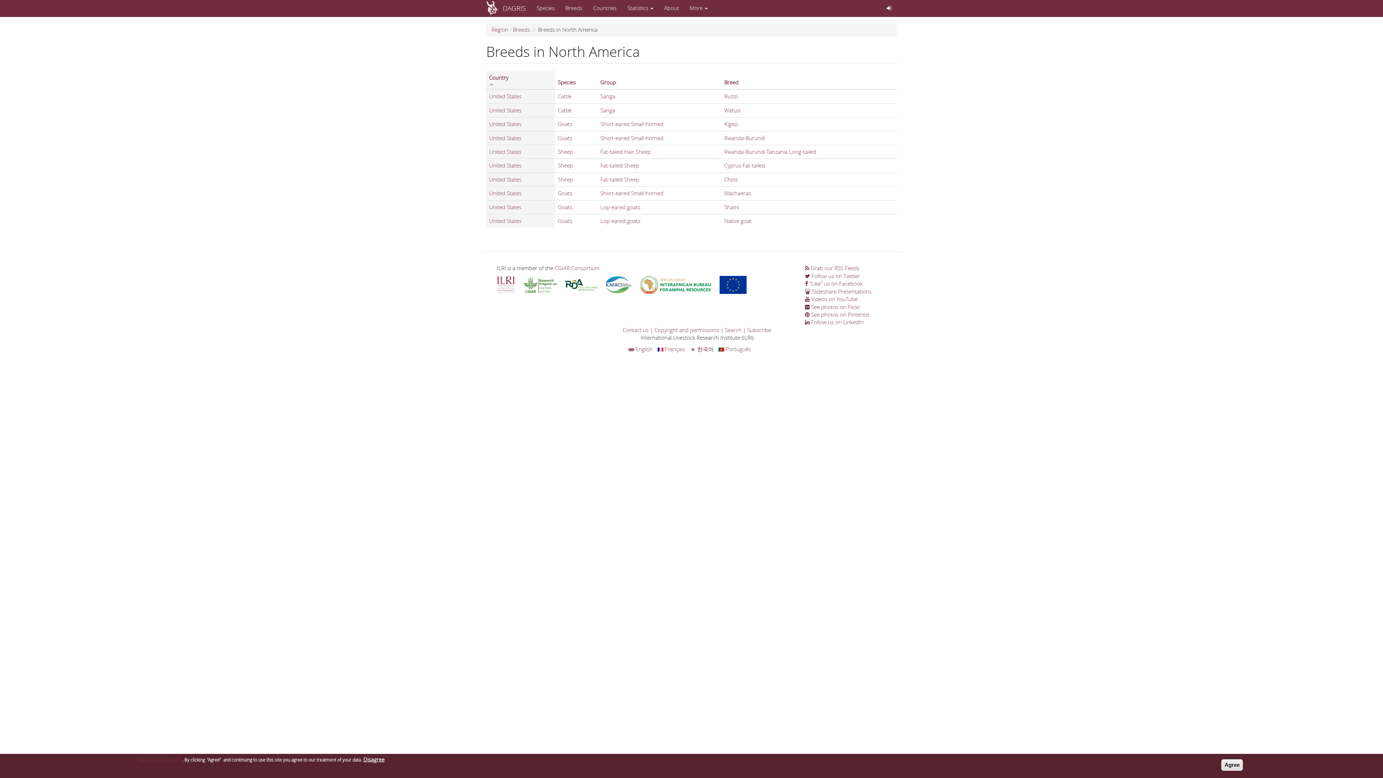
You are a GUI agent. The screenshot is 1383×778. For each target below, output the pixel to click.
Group (608, 82)
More (697, 8)
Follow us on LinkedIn (837, 322)
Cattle (565, 96)
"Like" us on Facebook (835, 283)
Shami (731, 207)
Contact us (636, 330)
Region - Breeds (511, 29)
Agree (1232, 765)
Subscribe (759, 330)
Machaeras (737, 193)
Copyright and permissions (686, 330)
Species (546, 8)
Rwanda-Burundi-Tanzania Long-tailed (770, 151)
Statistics (638, 8)
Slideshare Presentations (841, 291)
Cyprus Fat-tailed (744, 165)
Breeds (573, 8)
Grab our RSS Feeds (834, 268)
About (671, 8)
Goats (565, 124)
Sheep (565, 151)
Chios (731, 179)
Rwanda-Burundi (744, 138)
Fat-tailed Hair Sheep (625, 151)
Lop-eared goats (620, 207)
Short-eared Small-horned (631, 124)
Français (674, 349)
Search (733, 330)
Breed (731, 82)
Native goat (738, 220)
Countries (605, 8)
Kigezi (731, 124)
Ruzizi (731, 96)
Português (737, 349)
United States (505, 96)
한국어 (704, 349)
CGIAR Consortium (577, 268)
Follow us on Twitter (835, 276)
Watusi (732, 110)
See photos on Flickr (835, 306)
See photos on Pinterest (839, 314)
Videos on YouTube (834, 299)
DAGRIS (514, 8)
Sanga (607, 96)
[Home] (494, 8)
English (643, 349)
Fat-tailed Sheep (619, 165)
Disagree (374, 759)
